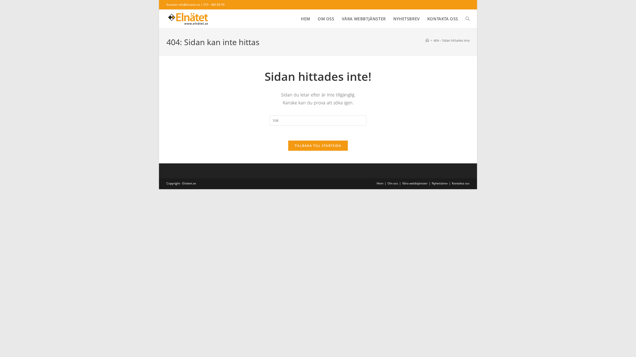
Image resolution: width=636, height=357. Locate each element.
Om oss (393, 183)
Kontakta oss (461, 183)
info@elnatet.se (189, 4)
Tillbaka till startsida (318, 145)
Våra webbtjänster (415, 183)
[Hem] (427, 40)
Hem (380, 183)
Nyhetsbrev (440, 183)
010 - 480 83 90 (214, 4)
